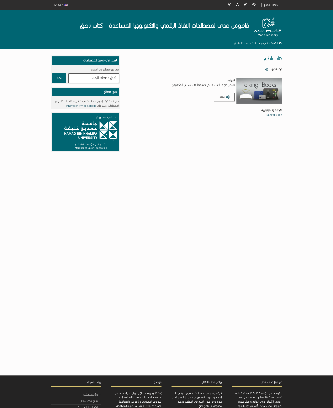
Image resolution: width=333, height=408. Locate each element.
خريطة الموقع (271, 5)
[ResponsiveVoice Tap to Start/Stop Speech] (266, 69)
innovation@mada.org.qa (81, 106)
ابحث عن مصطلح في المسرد (105, 69)
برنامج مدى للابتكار (89, 401)
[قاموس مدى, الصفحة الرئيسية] (267, 29)
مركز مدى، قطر (90, 394)
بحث (59, 78)
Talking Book (274, 114)
